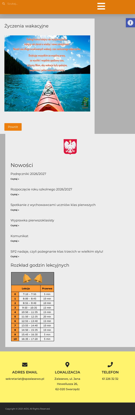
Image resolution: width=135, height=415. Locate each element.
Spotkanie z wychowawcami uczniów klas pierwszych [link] (53, 205)
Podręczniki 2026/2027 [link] (28, 174)
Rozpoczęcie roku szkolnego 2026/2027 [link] (41, 189)
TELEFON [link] (110, 372)
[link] (130, 22)
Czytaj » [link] (15, 179)
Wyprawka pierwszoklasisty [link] (32, 220)
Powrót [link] (13, 127)
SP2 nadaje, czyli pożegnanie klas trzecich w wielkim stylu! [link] (57, 251)
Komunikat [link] (19, 236)
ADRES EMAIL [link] (24, 372)
